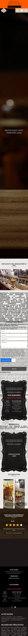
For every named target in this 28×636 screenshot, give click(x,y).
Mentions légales (5, 619)
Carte (14, 616)
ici (13, 356)
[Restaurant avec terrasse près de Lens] (14, 280)
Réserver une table (5, 618)
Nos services (14, 618)
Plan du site (4, 621)
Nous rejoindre (21, 618)
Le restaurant (9, 616)
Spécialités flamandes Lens (18, 635)
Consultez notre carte (14, 455)
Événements (19, 616)
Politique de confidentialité (16, 619)
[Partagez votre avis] (15, 607)
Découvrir (10, 504)
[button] (26, 10)
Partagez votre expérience (14, 533)
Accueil (3, 616)
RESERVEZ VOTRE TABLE (14, 6)
